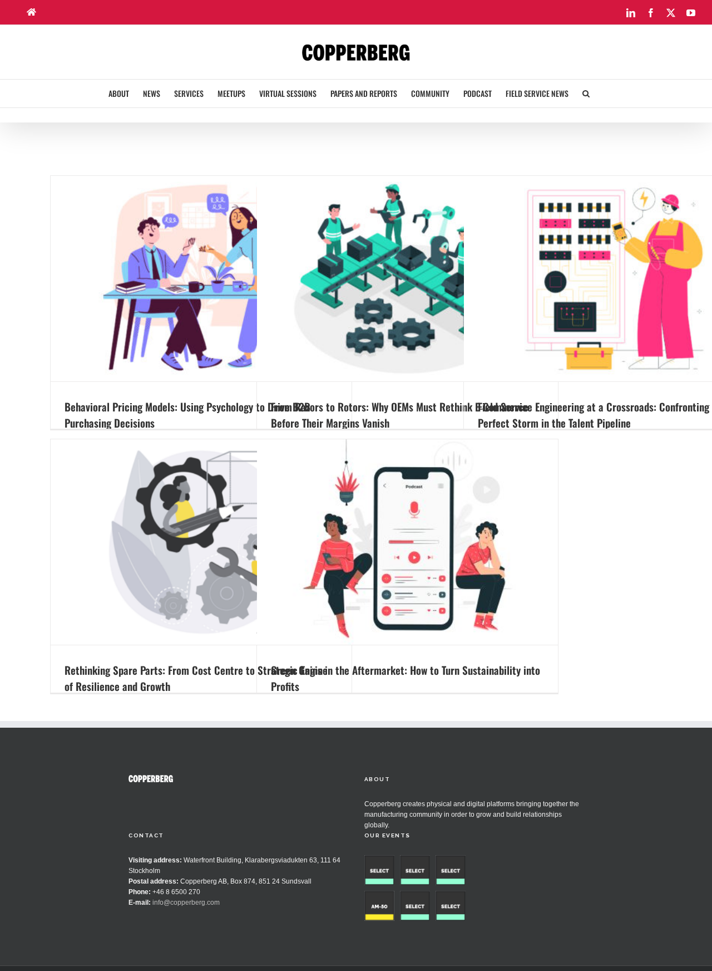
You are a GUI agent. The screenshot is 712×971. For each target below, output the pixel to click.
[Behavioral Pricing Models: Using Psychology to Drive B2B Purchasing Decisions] (201, 278)
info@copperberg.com (186, 902)
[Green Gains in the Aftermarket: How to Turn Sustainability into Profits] (407, 542)
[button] (586, 93)
